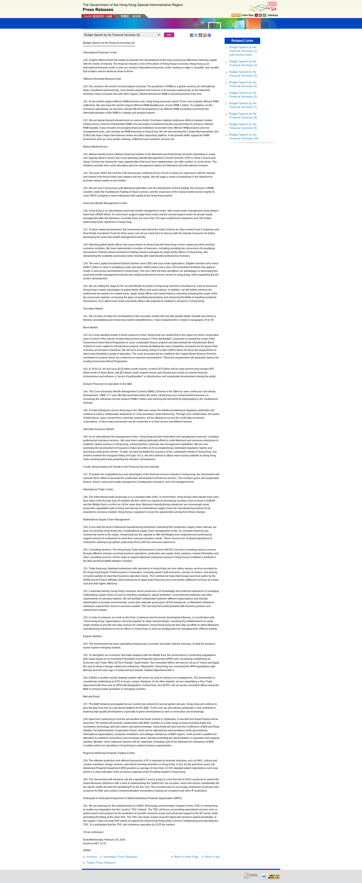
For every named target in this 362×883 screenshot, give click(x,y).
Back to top (212, 856)
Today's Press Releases (101, 862)
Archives (91, 856)
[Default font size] (256, 15)
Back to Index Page (186, 856)
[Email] (201, 35)
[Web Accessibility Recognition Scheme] (250, 875)
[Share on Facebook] (192, 35)
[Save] (205, 35)
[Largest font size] (264, 15)
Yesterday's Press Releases (120, 856)
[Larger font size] (260, 15)
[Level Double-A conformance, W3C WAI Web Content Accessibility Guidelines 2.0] (270, 876)
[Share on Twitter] (196, 35)
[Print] (209, 35)
